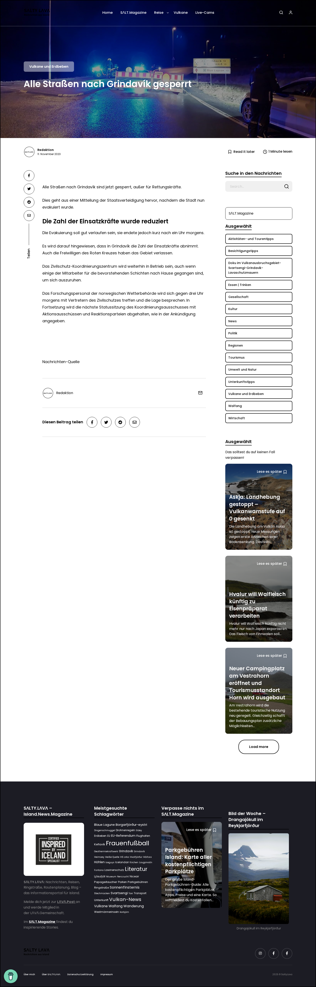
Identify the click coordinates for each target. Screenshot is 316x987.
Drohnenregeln (125, 830)
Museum (111, 876)
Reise (158, 12)
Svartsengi (119, 893)
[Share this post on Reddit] (29, 202)
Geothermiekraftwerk (106, 851)
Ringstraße (101, 888)
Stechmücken (102, 893)
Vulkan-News (125, 899)
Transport (140, 893)
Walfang (116, 906)
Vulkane (181, 12)
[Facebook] (273, 953)
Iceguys (110, 862)
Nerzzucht (123, 876)
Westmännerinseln (106, 912)
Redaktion (45, 150)
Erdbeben (100, 836)
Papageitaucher (105, 882)
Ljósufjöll (99, 876)
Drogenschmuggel (104, 830)
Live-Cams (204, 12)
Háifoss (147, 857)
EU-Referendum (123, 836)
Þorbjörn (124, 912)
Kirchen (134, 862)
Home (107, 12)
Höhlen (99, 862)
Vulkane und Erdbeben (48, 66)
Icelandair (122, 862)
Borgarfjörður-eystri (131, 824)
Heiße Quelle (112, 857)
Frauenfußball (127, 843)
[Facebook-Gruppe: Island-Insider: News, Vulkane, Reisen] (287, 953)
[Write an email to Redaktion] (198, 392)
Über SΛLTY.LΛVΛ (51, 974)
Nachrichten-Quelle (61, 361)
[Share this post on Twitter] (29, 189)
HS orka (124, 857)
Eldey (139, 830)
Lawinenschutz (114, 870)
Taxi (131, 893)
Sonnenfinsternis (125, 887)
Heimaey (99, 857)
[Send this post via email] (29, 215)
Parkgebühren (138, 882)
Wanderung (133, 906)
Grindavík (139, 851)
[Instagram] (260, 953)
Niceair (134, 876)
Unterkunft (101, 900)
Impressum (106, 974)
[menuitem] (107, 14)
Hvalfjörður (136, 857)
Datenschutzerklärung (80, 974)
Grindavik (126, 851)
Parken (122, 882)
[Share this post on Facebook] (29, 175)
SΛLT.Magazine (133, 12)
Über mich (29, 974)
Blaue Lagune (104, 825)
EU (108, 836)
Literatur (136, 869)
